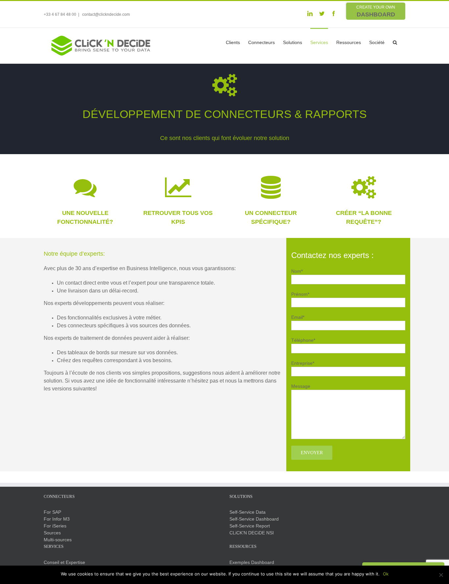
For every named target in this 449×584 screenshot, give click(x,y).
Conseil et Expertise (64, 562)
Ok (386, 573)
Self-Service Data (247, 512)
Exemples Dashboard (251, 562)
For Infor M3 (57, 519)
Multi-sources (58, 539)
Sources (52, 532)
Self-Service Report (249, 525)
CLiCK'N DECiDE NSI (251, 532)
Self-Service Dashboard (254, 519)
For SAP (52, 512)
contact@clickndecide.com (105, 14)
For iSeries (55, 525)
